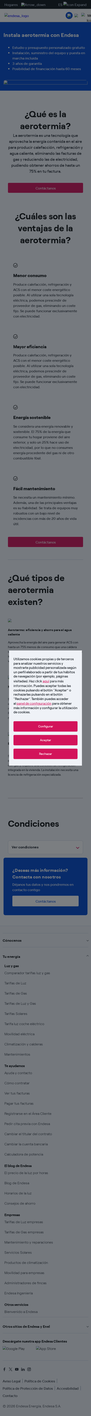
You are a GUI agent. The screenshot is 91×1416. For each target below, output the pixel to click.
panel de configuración (34, 703)
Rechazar (45, 754)
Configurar (45, 726)
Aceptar (45, 740)
